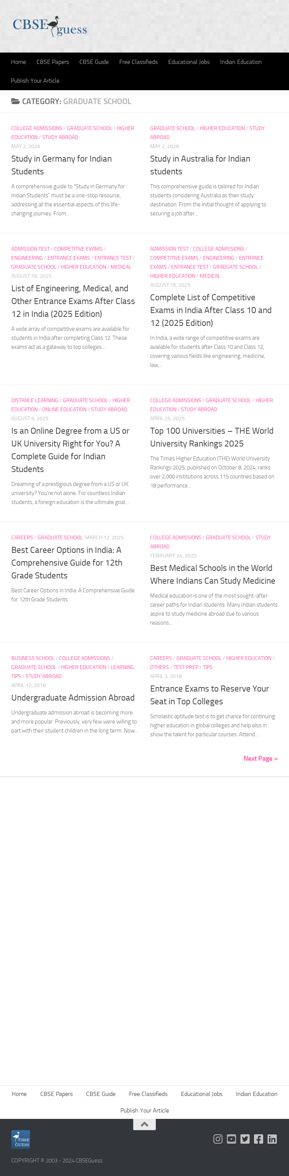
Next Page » (260, 758)
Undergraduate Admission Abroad (73, 698)
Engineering (27, 258)
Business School (33, 658)
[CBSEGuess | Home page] (49, 26)
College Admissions (36, 128)
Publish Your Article (35, 80)
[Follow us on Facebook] (259, 1139)
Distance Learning (34, 400)
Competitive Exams (78, 249)
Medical (121, 267)
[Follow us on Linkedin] (272, 1139)
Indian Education (241, 61)
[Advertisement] (144, 867)
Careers (22, 537)
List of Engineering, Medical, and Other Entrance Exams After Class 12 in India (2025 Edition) (73, 301)
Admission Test (30, 249)
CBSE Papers (53, 61)
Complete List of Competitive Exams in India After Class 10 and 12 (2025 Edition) (211, 310)
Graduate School (89, 128)
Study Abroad (60, 137)
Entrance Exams (68, 258)
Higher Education (222, 128)
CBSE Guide (94, 61)
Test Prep (185, 667)
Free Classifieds (138, 61)
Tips (208, 667)
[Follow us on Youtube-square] (232, 1139)
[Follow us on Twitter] (245, 1139)
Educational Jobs (189, 61)
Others (159, 667)
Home (18, 61)
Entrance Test (113, 258)
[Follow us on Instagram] (218, 1139)
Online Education (64, 409)
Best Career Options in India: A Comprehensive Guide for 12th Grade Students (66, 563)
